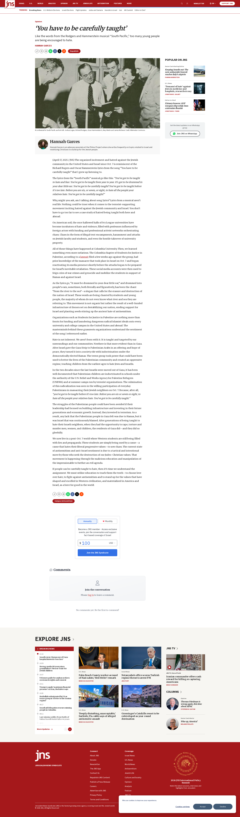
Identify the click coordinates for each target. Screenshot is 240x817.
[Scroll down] (70, 729)
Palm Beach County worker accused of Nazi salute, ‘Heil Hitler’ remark (98, 676)
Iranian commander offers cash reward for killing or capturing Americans (183, 679)
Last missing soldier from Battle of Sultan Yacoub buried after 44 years (55, 718)
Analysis (52, 3)
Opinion (64, 3)
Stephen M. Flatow (188, 709)
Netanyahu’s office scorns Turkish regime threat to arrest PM (140, 676)
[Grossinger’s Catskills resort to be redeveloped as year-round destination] (141, 696)
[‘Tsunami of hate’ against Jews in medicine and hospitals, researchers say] (199, 88)
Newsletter (199, 3)
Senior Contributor (187, 718)
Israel (21, 3)
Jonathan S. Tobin (172, 111)
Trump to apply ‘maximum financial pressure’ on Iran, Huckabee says (55, 688)
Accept (203, 807)
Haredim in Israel (111, 10)
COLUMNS (172, 692)
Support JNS (227, 3)
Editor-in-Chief (140, 10)
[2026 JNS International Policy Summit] (186, 763)
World (40, 3)
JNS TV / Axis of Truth (173, 673)
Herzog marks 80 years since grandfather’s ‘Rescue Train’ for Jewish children (53, 668)
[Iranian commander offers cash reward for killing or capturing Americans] (185, 662)
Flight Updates (81, 10)
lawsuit (84, 256)
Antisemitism (103, 3)
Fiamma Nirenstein (172, 77)
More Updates (43, 729)
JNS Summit (128, 10)
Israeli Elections (68, 10)
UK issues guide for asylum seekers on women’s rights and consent (55, 679)
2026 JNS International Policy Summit (186, 781)
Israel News (126, 672)
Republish (74, 51)
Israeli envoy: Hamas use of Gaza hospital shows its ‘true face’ (54, 658)
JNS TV (75, 3)
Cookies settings (183, 807)
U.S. (30, 3)
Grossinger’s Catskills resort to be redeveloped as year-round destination (140, 716)
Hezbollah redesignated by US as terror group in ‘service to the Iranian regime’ (55, 698)
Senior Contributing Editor (174, 66)
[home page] (10, 4)
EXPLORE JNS (53, 639)
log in (91, 595)
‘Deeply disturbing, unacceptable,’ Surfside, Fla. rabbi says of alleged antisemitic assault (97, 716)
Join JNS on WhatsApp (187, 134)
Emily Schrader (172, 685)
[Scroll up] (66, 729)
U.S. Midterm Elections (51, 10)
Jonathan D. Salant (172, 94)
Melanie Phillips (187, 724)
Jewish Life (87, 3)
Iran (120, 10)
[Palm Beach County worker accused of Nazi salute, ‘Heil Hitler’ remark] (98, 658)
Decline (223, 807)
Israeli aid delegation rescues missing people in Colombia (56, 709)
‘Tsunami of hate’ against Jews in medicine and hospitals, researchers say (178, 88)
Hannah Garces (43, 45)
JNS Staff (125, 681)
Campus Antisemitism (63, 501)
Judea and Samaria (96, 10)
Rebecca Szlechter (86, 681)
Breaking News (47, 648)
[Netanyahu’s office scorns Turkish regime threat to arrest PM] (141, 658)
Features (118, 3)
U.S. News (168, 83)
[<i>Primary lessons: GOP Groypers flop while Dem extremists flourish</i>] (199, 105)
